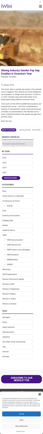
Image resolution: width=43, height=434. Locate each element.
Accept (21, 414)
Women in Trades (9, 299)
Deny (21, 420)
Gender (5, 225)
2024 (4, 168)
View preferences (21, 426)
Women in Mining (8, 294)
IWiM (4, 235)
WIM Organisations (9, 274)
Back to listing (8, 130)
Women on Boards (9, 304)
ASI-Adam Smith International (13, 342)
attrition (5, 352)
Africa (4, 322)
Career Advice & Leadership (13, 196)
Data (4, 211)
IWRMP (10, 264)
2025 (4, 163)
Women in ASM (8, 284)
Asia (4, 347)
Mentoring (6, 269)
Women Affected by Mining (13, 279)
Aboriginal (6, 317)
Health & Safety (8, 230)
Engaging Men (7, 220)
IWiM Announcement (15, 240)
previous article (25, 130)
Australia (5, 356)
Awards (10, 206)
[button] (40, 394)
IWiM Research (13, 255)
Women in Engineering (10, 289)
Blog (4, 191)
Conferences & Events (11, 201)
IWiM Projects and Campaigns (18, 250)
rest (10, 121)
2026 (4, 158)
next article (36, 130)
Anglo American (8, 327)
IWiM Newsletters (14, 245)
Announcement (8, 332)
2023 (4, 172)
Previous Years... (11, 178)
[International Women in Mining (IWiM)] (6, 7)
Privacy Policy (20, 431)
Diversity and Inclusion (11, 215)
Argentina (6, 337)
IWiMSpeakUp (12, 260)
